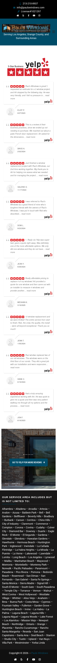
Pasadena (7, 572)
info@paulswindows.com (30, 7)
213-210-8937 (30, 3)
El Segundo (29, 534)
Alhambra (7, 508)
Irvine (28, 609)
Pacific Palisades (23, 568)
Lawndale (45, 553)
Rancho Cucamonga (26, 627)
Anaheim (43, 598)
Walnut (47, 590)
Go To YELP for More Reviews (27, 462)
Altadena (21, 508)
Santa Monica (10, 583)
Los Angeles (35, 557)
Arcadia (32, 508)
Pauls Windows (39, 653)
